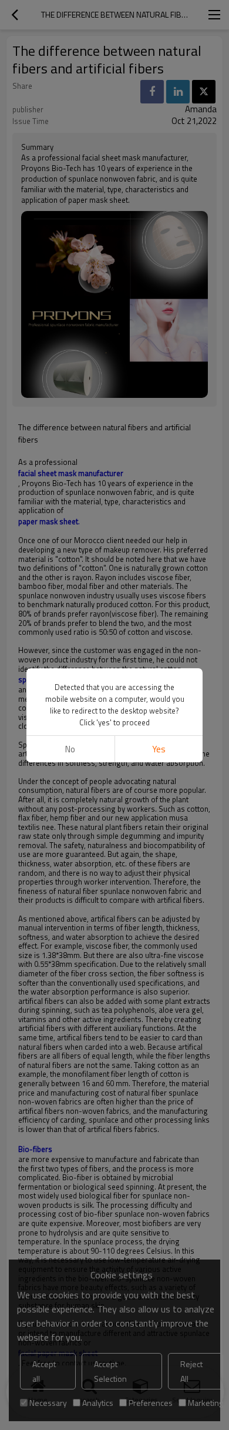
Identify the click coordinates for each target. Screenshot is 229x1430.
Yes (159, 749)
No (70, 749)
